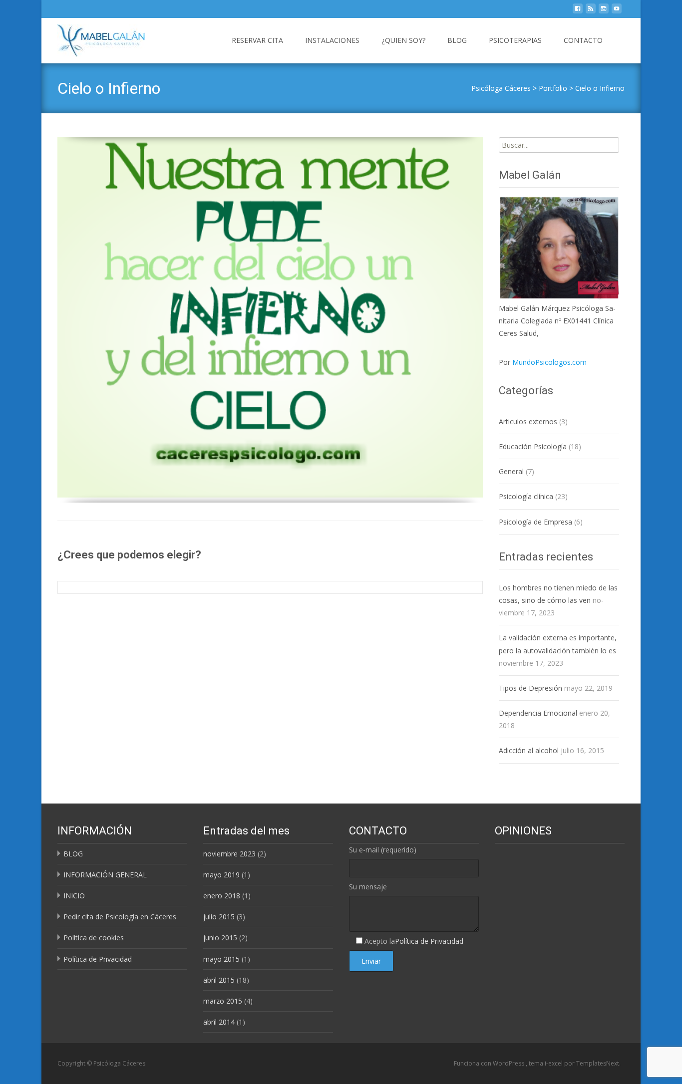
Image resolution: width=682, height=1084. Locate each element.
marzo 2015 (222, 1001)
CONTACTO (583, 40)
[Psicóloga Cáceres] (93, 38)
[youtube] (617, 11)
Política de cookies (93, 937)
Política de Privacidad (97, 959)
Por (543, 362)
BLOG (457, 40)
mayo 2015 (221, 959)
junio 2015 (220, 937)
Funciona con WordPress (490, 1063)
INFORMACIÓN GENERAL (105, 874)
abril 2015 (219, 980)
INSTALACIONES (332, 40)
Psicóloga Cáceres (501, 88)
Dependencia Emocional (538, 713)
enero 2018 (221, 895)
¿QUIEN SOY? (403, 40)
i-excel (554, 1063)
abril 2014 (219, 1022)
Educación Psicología (533, 446)
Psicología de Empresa (535, 522)
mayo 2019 (221, 874)
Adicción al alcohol (529, 750)
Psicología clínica (526, 496)
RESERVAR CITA (257, 40)
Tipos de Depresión (530, 688)
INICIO (74, 895)
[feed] (591, 11)
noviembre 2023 (229, 853)
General (511, 471)
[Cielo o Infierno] (270, 317)
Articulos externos (528, 421)
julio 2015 (219, 916)
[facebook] (578, 11)
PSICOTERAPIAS (515, 40)
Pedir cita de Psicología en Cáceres (119, 916)
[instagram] (604, 11)
